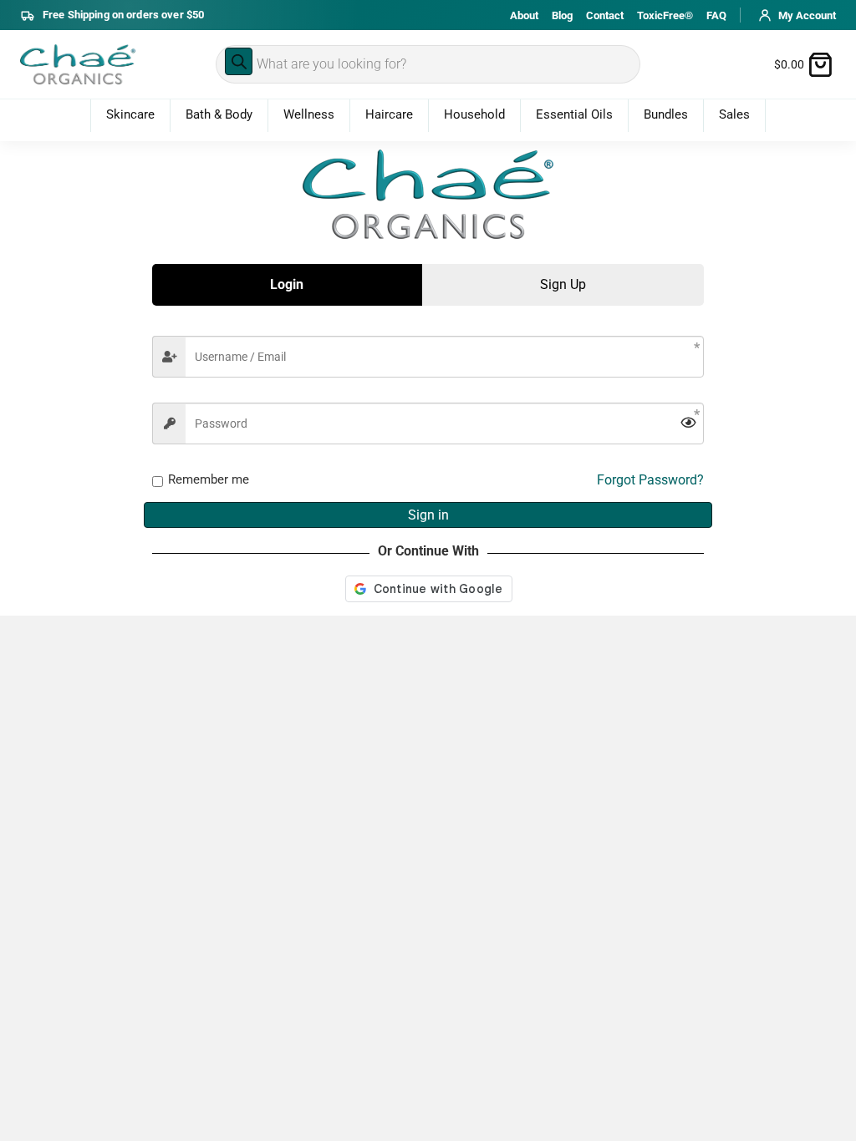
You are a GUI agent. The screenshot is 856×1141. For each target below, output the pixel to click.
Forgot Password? (650, 480)
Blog (562, 15)
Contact (605, 15)
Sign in (428, 515)
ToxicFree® (665, 15)
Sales (734, 115)
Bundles (666, 115)
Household (474, 115)
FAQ (716, 15)
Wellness (308, 115)
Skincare (130, 115)
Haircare (389, 115)
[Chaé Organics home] (77, 64)
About (524, 15)
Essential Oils (574, 115)
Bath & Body (219, 115)
